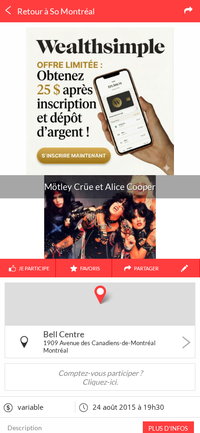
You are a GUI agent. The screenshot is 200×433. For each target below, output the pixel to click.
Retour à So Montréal (55, 11)
